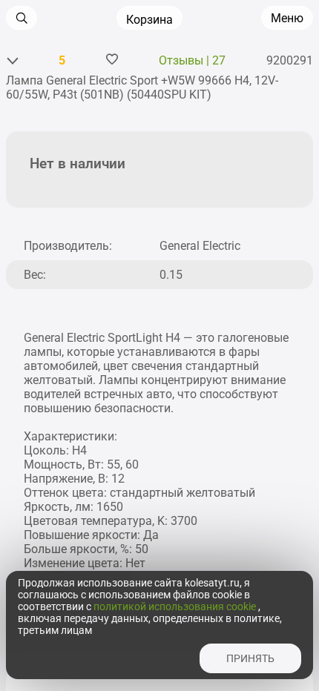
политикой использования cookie (175, 606)
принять (250, 658)
